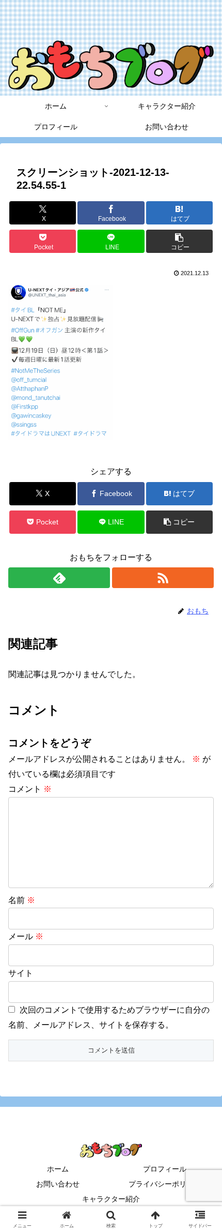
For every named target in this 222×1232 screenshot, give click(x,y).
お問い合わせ (58, 1184)
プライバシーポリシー (165, 1184)
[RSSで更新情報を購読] (163, 577)
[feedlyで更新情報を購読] (59, 577)
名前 (21, 900)
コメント (30, 789)
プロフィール (164, 1169)
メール (25, 936)
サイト (20, 973)
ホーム (58, 1169)
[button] (179, 241)
